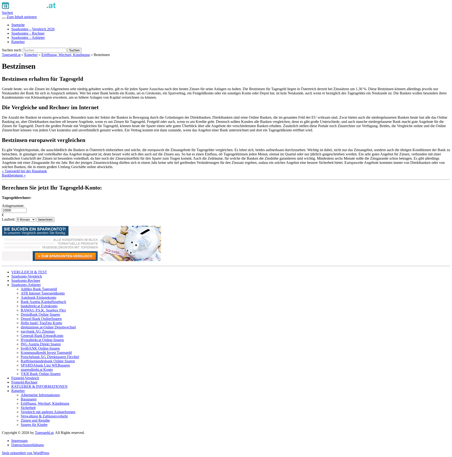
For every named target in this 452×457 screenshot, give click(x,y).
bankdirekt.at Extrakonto (39, 306)
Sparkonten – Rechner (27, 33)
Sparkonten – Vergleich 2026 (33, 29)
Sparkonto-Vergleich (26, 276)
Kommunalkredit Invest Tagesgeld (46, 353)
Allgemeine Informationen (40, 395)
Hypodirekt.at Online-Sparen (42, 340)
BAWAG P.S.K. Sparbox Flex (43, 310)
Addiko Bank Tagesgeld (39, 289)
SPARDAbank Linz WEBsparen (45, 365)
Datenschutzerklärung (27, 445)
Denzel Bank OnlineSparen (41, 319)
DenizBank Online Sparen (40, 314)
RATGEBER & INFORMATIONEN (39, 386)
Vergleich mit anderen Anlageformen (48, 412)
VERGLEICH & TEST (29, 272)
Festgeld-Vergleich (25, 378)
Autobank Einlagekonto (38, 297)
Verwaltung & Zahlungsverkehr (44, 416)
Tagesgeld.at (11, 55)
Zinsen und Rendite (35, 420)
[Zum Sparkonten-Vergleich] (81, 260)
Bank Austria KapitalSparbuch (43, 302)
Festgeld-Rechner (24, 382)
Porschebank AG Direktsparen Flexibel (50, 357)
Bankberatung (14, 175)
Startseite (18, 25)
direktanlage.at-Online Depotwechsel (48, 327)
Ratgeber (18, 42)
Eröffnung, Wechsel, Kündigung (65, 55)
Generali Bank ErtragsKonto (42, 336)
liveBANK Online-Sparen (40, 348)
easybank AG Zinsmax (38, 331)
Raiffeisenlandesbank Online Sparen (48, 361)
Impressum (19, 441)
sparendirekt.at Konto (37, 370)
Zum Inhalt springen (22, 17)
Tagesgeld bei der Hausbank (24, 171)
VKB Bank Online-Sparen (41, 374)
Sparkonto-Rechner (25, 281)
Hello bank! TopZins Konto (41, 323)
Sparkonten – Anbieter (28, 38)
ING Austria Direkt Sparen (41, 344)
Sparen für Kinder (34, 425)
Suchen (7, 13)
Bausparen (28, 399)
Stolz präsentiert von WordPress (25, 453)
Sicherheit (28, 408)
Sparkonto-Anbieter (26, 285)
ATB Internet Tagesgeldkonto (43, 293)
